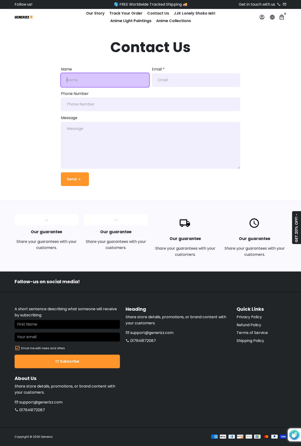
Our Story (95, 13)
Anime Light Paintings (130, 20)
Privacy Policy (249, 317)
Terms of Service (252, 332)
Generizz (47, 437)
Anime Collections (173, 20)
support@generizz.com (150, 332)
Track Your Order (126, 13)
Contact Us (158, 13)
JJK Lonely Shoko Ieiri (194, 13)
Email (158, 69)
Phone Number (75, 93)
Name (66, 69)
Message (69, 117)
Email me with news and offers (43, 348)
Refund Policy (249, 325)
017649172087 (141, 340)
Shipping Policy (250, 340)
